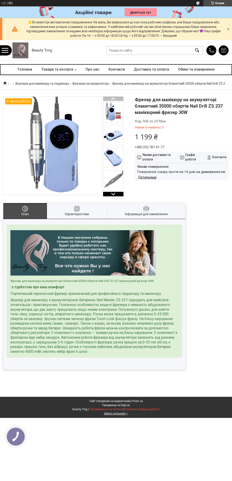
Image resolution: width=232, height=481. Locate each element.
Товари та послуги (57, 69)
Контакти (117, 69)
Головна (25, 69)
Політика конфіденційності (142, 409)
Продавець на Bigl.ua (116, 405)
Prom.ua (138, 401)
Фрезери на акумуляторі (90, 83)
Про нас (92, 69)
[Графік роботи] (224, 50)
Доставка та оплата (151, 69)
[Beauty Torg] (20, 50)
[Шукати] (197, 50)
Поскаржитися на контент (106, 409)
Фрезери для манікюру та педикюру (42, 83)
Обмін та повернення (196, 69)
